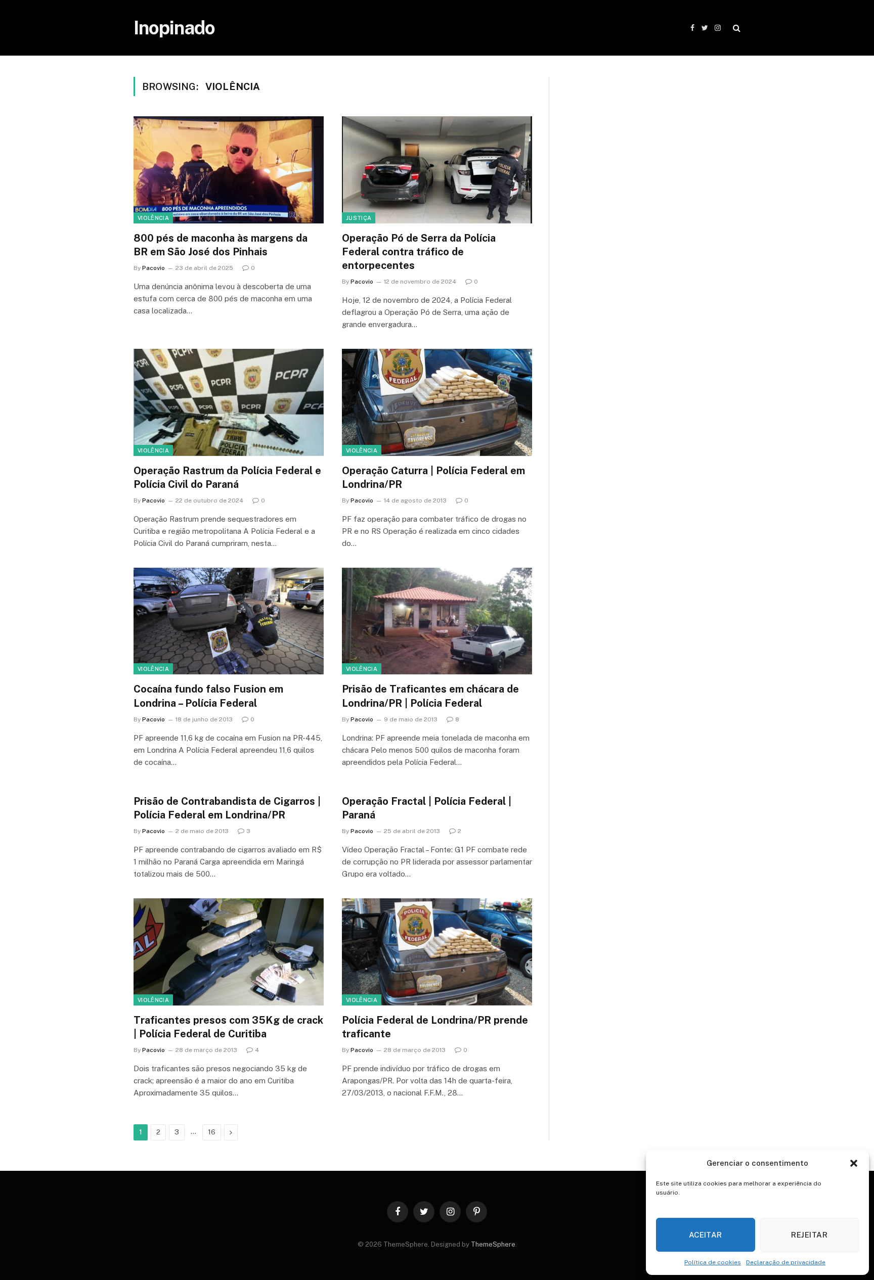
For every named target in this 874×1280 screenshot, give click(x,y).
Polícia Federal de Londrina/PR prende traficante (435, 1027)
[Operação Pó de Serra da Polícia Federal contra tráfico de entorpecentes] (437, 169)
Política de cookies (712, 1262)
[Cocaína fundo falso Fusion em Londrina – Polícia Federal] (229, 621)
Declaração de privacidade (785, 1262)
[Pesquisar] (735, 28)
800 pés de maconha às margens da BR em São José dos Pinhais (221, 245)
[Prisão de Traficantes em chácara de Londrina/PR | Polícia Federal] (437, 621)
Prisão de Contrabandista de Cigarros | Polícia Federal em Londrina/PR (227, 808)
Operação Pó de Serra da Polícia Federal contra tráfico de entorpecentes (419, 251)
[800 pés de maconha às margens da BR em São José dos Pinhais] (229, 169)
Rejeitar (809, 1234)
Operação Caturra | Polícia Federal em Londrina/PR (433, 477)
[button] (854, 1163)
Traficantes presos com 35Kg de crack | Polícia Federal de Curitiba (228, 1027)
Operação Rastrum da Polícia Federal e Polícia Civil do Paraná (227, 477)
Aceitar (705, 1234)
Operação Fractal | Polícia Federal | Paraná (426, 808)
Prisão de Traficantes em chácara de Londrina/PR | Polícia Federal (430, 696)
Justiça (358, 218)
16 (211, 1132)
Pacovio (153, 267)
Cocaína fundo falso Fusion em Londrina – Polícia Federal (208, 696)
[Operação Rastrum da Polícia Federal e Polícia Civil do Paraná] (229, 402)
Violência (153, 218)
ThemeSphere (493, 1244)
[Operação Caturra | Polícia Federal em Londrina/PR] (437, 402)
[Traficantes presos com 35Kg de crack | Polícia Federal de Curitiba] (229, 951)
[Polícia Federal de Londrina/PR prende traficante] (437, 951)
